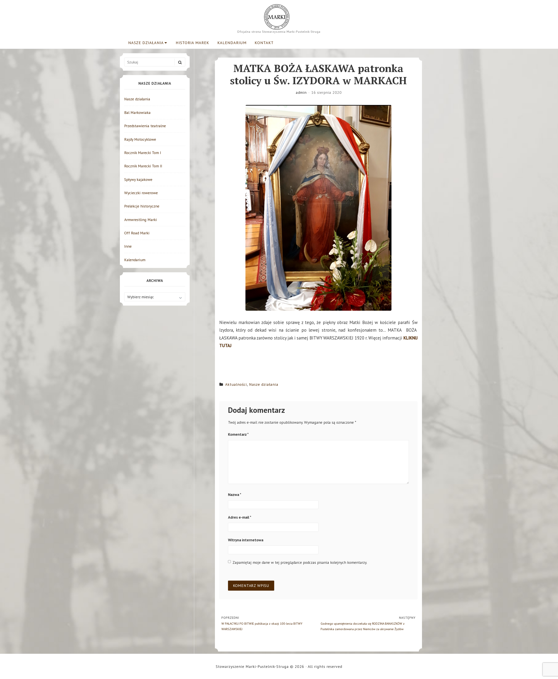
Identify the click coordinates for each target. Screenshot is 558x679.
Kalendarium (232, 42)
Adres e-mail (239, 517)
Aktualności (236, 384)
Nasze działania (146, 42)
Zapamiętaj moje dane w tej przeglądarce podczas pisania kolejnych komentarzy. (300, 562)
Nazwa (234, 494)
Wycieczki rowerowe (141, 192)
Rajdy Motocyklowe (140, 139)
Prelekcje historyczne (141, 206)
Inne (128, 246)
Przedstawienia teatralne (145, 125)
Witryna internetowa (245, 539)
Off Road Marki (137, 232)
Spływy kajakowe (138, 179)
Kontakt (264, 42)
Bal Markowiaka (137, 112)
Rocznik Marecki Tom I (142, 152)
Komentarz (238, 434)
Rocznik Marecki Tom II (143, 165)
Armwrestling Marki (140, 219)
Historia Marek (192, 42)
